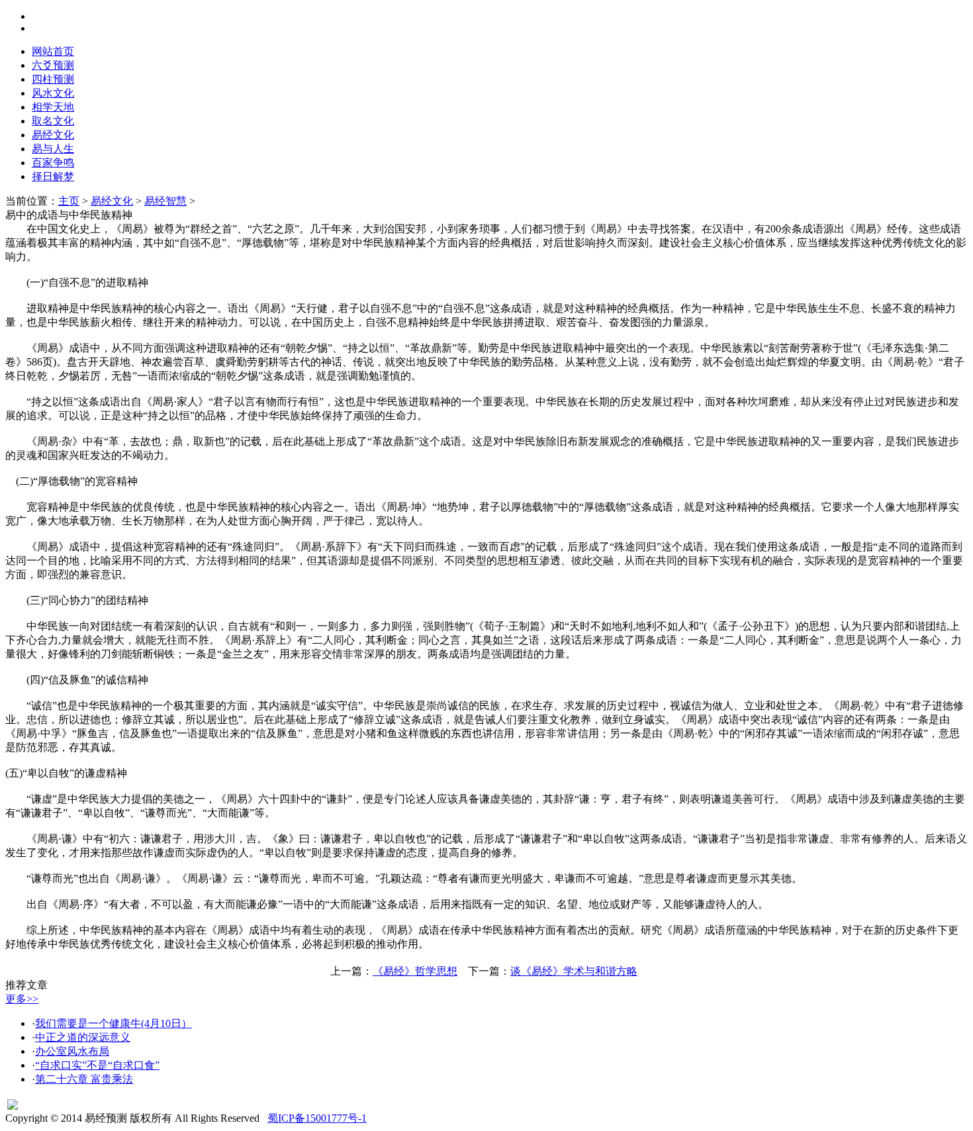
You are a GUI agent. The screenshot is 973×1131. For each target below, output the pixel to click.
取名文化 (53, 120)
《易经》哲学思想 (415, 971)
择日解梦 (53, 176)
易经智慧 (165, 201)
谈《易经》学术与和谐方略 (573, 971)
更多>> (21, 999)
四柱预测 (53, 79)
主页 (68, 201)
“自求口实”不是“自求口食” (97, 1065)
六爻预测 (53, 65)
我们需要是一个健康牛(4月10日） (113, 1023)
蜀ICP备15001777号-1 (317, 1118)
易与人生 (53, 148)
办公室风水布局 (72, 1051)
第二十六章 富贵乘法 (84, 1079)
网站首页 (53, 51)
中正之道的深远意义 (82, 1037)
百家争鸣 (53, 162)
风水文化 (53, 93)
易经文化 (53, 134)
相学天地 (53, 107)
